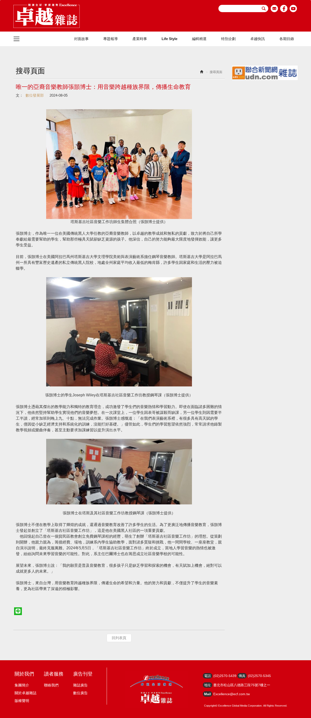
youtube (293, 8)
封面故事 (81, 39)
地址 (207, 685)
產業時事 (139, 39)
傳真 (242, 676)
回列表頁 (119, 638)
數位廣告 (80, 693)
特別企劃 (228, 39)
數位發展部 (35, 95)
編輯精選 (199, 39)
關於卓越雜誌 (25, 693)
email (274, 8)
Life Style (169, 39)
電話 (207, 676)
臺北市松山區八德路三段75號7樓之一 (241, 685)
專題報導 (110, 39)
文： (19, 95)
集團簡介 (22, 685)
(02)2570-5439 (224, 676)
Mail (207, 694)
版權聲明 (22, 701)
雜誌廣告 (80, 685)
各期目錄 (286, 39)
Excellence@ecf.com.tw (231, 694)
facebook (284, 8)
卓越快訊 (257, 39)
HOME (46, 16)
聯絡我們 (51, 685)
